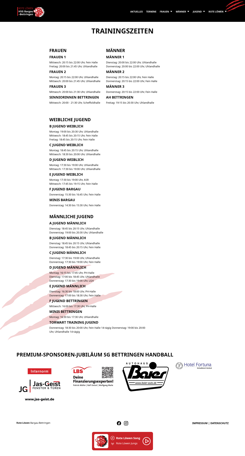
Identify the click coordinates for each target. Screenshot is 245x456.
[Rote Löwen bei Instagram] (126, 423)
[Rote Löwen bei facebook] (119, 423)
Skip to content (8, 1)
